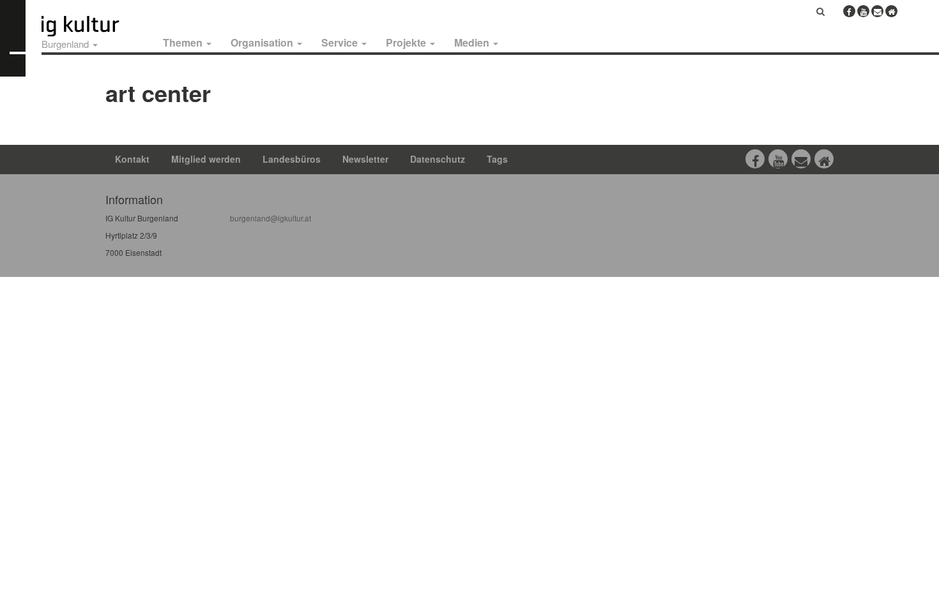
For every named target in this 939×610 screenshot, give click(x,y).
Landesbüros (292, 158)
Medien (473, 42)
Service (340, 42)
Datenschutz (437, 158)
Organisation (263, 42)
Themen (184, 42)
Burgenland (66, 43)
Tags (497, 158)
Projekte (407, 42)
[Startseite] (95, 26)
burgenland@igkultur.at (270, 217)
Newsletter (365, 158)
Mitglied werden (206, 158)
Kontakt (132, 158)
